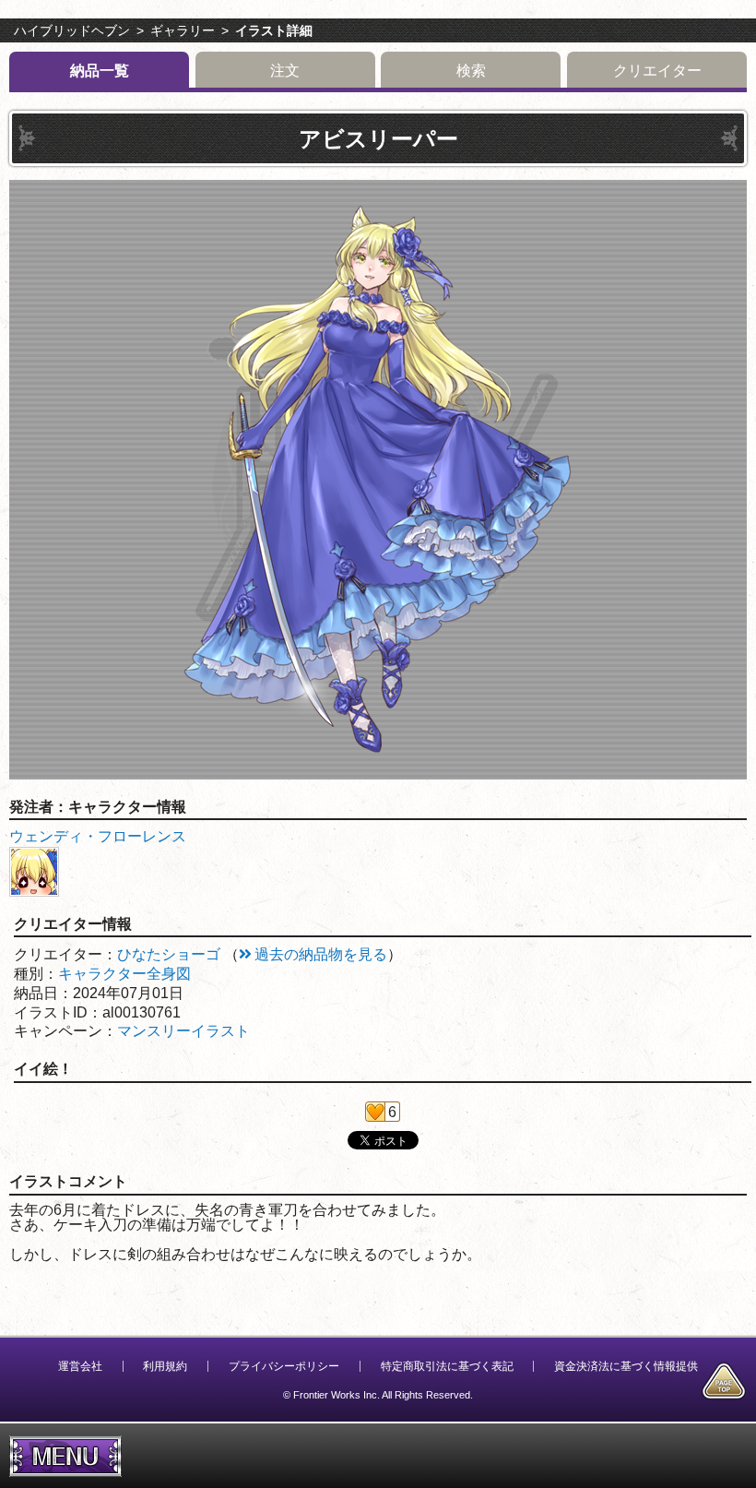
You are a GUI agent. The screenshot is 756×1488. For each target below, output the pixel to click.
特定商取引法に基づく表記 (447, 1366)
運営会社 (80, 1366)
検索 (471, 70)
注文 (285, 70)
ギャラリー (182, 30)
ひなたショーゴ (168, 954)
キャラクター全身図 (124, 974)
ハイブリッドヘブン (72, 30)
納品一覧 (99, 70)
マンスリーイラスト (183, 1031)
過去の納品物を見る (320, 954)
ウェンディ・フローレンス (97, 836)
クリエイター (657, 70)
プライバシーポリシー (284, 1366)
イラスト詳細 (274, 30)
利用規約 (165, 1366)
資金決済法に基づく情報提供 (626, 1366)
